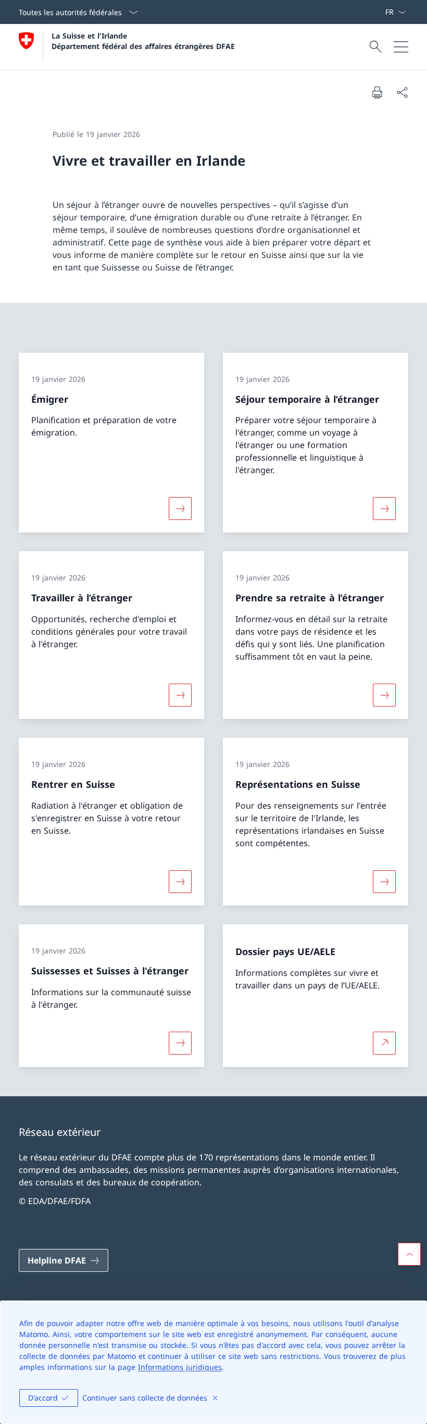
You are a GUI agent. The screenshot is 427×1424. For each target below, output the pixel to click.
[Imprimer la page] (377, 92)
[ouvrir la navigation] (401, 46)
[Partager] (402, 92)
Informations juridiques (180, 1367)
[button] (409, 1254)
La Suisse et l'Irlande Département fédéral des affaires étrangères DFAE (143, 41)
